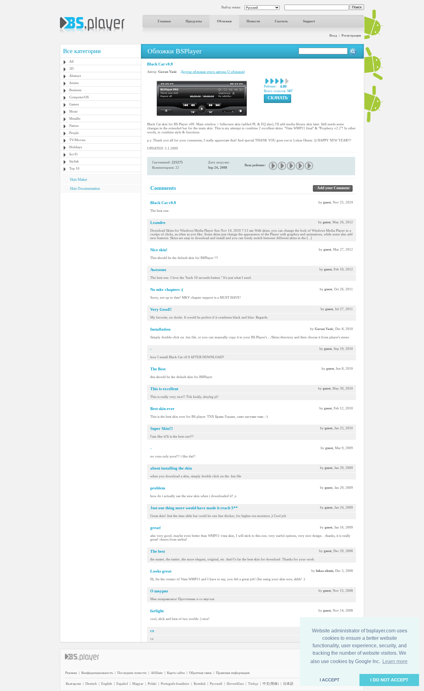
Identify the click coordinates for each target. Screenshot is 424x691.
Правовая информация (233, 673)
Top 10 (74, 168)
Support (309, 21)
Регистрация (351, 35)
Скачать (281, 21)
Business (75, 90)
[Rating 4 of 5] (300, 166)
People (74, 133)
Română (199, 683)
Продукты (194, 21)
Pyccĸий (216, 683)
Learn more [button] (395, 661)
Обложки (224, 21)
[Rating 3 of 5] (291, 166)
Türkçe (253, 683)
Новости (253, 21)
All (71, 61)
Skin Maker (78, 179)
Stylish (74, 161)
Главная (164, 21)
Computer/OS (79, 97)
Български (73, 683)
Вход (333, 35)
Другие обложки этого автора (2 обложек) (213, 72)
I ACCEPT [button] (330, 679)
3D (71, 68)
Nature (74, 125)
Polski (152, 683)
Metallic (75, 118)
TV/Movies (77, 140)
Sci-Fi (73, 154)
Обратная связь (200, 673)
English (106, 683)
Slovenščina (235, 683)
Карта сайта (176, 673)
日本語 (288, 683)
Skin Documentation (85, 188)
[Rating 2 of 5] (282, 166)
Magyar (137, 683)
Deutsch (91, 683)
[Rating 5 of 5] (309, 166)
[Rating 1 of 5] (273, 166)
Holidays (75, 147)
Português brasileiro (175, 683)
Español (122, 683)
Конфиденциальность (97, 673)
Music (73, 111)
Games (74, 104)
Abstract (75, 76)
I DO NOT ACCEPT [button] (389, 679)
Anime (74, 83)
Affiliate (157, 673)
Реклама (71, 673)
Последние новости (132, 673)
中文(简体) (271, 683)
